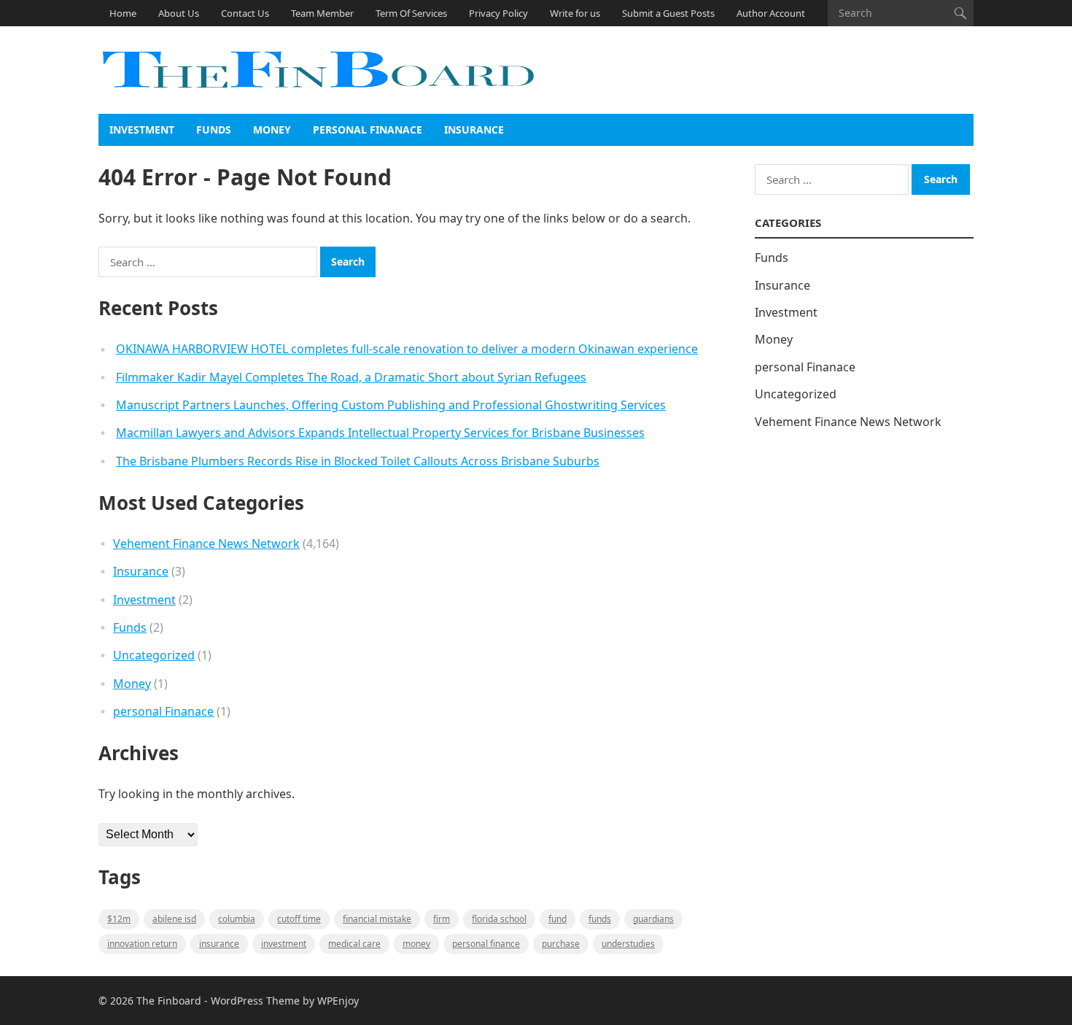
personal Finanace (367, 129)
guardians (653, 919)
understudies (628, 943)
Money (272, 129)
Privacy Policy (498, 13)
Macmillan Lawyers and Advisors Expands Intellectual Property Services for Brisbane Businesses (380, 433)
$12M (119, 919)
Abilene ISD (174, 919)
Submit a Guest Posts (668, 13)
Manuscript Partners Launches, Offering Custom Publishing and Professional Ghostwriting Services (391, 405)
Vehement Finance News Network (206, 543)
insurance (219, 943)
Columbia (236, 919)
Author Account (771, 13)
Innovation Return (142, 943)
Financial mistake (377, 919)
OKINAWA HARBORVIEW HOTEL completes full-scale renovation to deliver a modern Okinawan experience (407, 349)
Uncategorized (154, 655)
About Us (178, 13)
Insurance (474, 129)
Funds (213, 129)
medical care (354, 943)
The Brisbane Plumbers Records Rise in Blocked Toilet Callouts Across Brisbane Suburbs (357, 461)
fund (557, 919)
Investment (141, 129)
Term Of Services (411, 13)
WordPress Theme (255, 1000)
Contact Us (245, 13)
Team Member (322, 13)
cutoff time (299, 919)
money (416, 943)
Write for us (575, 13)
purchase (561, 943)
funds (600, 919)
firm (441, 919)
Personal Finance (486, 943)
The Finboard (168, 1000)
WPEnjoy (338, 1000)
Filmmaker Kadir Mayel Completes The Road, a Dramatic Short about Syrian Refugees (351, 377)
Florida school (499, 919)
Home (122, 13)
